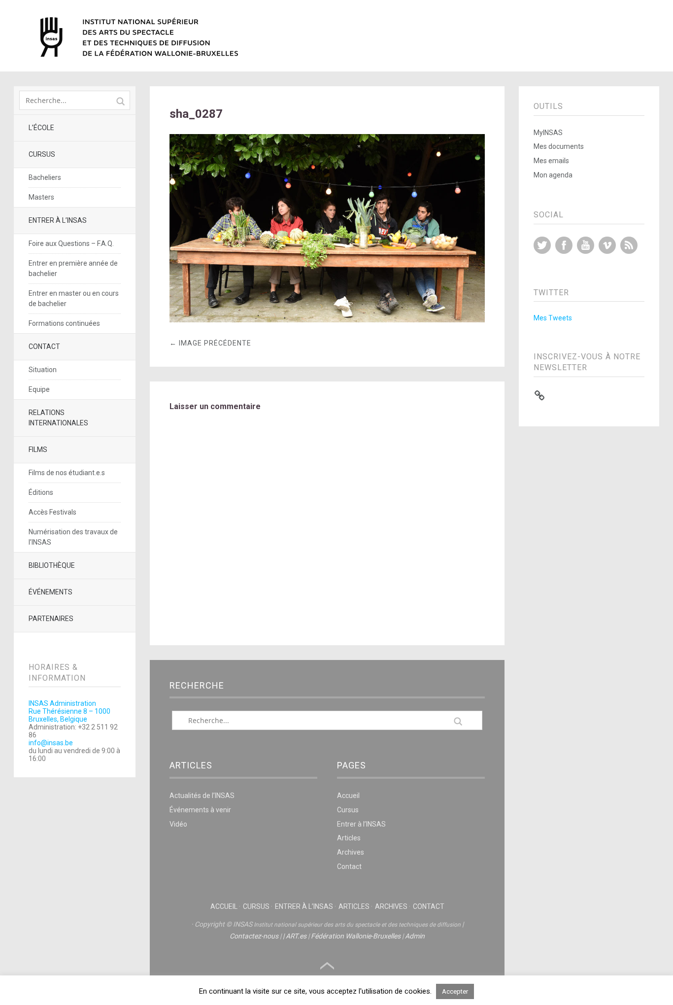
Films (38, 449)
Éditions (41, 492)
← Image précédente (210, 343)
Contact (44, 346)
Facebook (563, 245)
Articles (349, 838)
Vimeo (607, 245)
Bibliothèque (52, 565)
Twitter (542, 245)
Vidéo (178, 824)
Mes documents (559, 146)
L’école (41, 128)
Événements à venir (200, 810)
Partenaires (51, 619)
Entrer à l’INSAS (58, 220)
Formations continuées (64, 323)
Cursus (42, 154)
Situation (43, 370)
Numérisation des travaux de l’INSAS (73, 537)
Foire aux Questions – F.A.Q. (71, 243)
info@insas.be (51, 743)
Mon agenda (553, 175)
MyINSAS (548, 133)
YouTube (585, 245)
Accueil (348, 795)
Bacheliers (45, 177)
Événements (50, 592)
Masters (41, 197)
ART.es (296, 936)
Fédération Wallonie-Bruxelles (356, 936)
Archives (350, 852)
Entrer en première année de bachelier (73, 268)
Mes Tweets (553, 318)
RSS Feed (629, 245)
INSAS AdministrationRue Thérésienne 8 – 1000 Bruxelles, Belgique (69, 711)
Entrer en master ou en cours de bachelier (74, 298)
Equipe (39, 389)
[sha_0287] (327, 319)
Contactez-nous (254, 936)
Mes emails (551, 161)
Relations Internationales (58, 418)
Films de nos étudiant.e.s (67, 473)
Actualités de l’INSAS (202, 795)
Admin (415, 936)
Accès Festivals (52, 512)
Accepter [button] (455, 991)
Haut (327, 966)
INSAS (139, 37)
